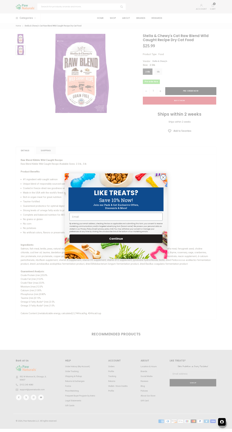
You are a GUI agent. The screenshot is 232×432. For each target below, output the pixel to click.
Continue (116, 239)
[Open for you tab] (222, 422)
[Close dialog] (163, 177)
